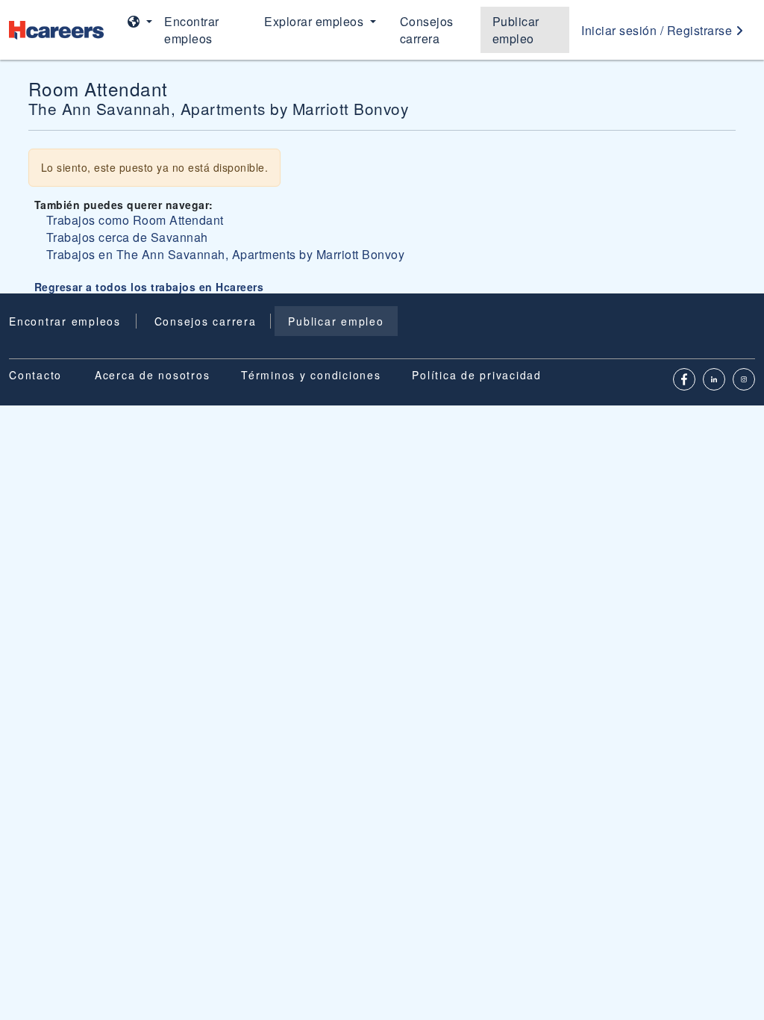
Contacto (35, 374)
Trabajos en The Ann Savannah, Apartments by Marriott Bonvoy (225, 254)
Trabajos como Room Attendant (135, 219)
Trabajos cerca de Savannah (127, 237)
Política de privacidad (477, 374)
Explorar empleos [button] (315, 21)
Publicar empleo (515, 30)
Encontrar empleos (191, 30)
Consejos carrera (427, 30)
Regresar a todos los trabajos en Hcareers (149, 286)
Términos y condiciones (311, 374)
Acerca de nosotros (152, 374)
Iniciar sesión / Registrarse (658, 30)
